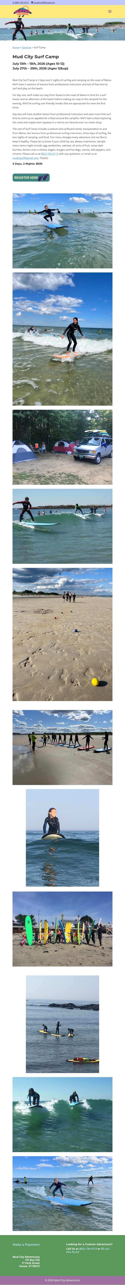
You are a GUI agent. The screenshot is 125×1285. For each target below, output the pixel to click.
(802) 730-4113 (22, 2)
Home (16, 47)
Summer (26, 47)
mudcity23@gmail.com (25, 158)
